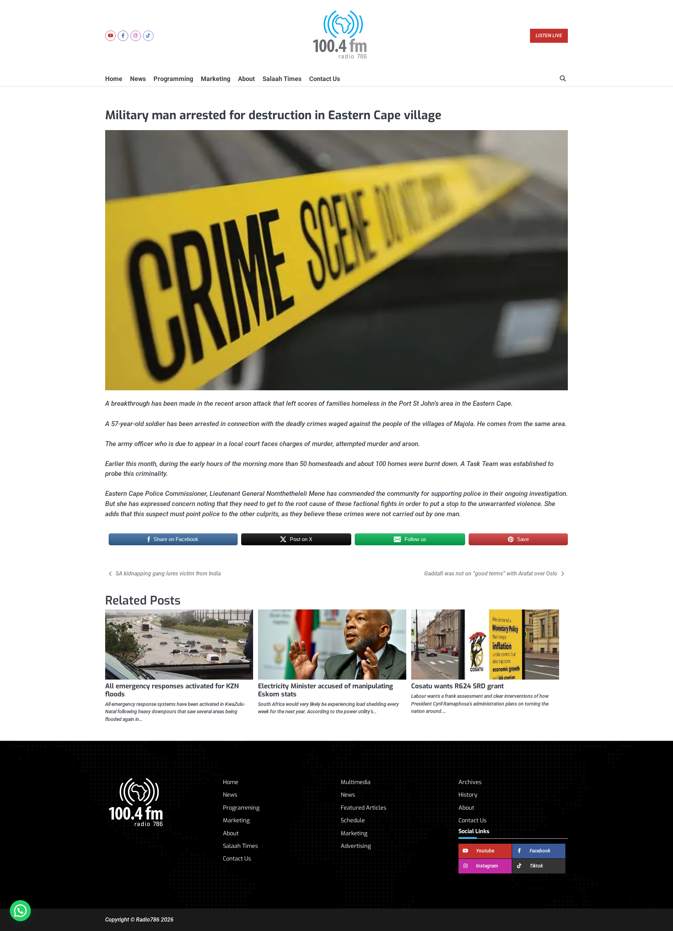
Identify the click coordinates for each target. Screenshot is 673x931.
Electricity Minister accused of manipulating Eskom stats (325, 690)
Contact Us (324, 78)
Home (113, 78)
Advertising (356, 846)
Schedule (353, 820)
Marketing (215, 78)
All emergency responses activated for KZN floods (172, 690)
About (246, 78)
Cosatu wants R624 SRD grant (457, 686)
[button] (20, 910)
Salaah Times (282, 78)
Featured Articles (363, 807)
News (138, 78)
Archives (470, 782)
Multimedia (356, 782)
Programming (173, 78)
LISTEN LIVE (549, 35)
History (467, 794)
